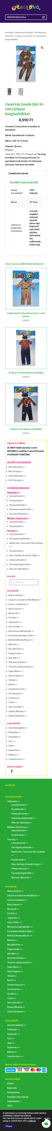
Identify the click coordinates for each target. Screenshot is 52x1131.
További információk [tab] (18, 173)
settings (32, 1121)
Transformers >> (17, 759)
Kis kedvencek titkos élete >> (22, 635)
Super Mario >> (16, 671)
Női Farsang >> (16, 471)
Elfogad (9, 1126)
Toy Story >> (14, 698)
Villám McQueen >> (18, 716)
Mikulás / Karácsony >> (18, 518)
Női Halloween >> (17, 467)
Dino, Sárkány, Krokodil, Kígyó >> (24, 555)
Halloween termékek (24, 32)
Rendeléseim (13, 1092)
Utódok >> (13, 680)
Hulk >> (12, 746)
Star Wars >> (15, 658)
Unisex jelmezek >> (18, 505)
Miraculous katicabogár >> (21, 631)
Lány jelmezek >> (17, 496)
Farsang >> (12, 530)
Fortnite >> (14, 617)
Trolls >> (13, 702)
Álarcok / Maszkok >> (19, 514)
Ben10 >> (13, 684)
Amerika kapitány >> (18, 728)
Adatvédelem (13, 1101)
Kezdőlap (9, 32)
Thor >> (12, 741)
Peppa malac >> (16, 653)
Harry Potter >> (16, 626)
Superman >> (15, 750)
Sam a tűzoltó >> (16, 707)
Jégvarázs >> (15, 622)
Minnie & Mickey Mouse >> (21, 640)
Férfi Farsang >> (16, 480)
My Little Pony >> (16, 649)
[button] (42, 47)
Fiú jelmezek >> (16, 500)
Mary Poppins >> (16, 676)
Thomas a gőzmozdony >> (21, 667)
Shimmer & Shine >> (18, 662)
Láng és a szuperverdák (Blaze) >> (25, 600)
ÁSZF (9, 1106)
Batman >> (13, 755)
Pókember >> (15, 732)
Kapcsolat (12, 1088)
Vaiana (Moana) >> (17, 711)
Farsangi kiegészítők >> (20, 564)
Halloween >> (13, 492)
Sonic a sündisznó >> (19, 604)
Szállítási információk (17, 1097)
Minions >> (14, 644)
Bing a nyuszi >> (16, 609)
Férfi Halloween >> (17, 476)
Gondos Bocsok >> (18, 689)
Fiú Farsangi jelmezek (25, 157)
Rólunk (10, 1083)
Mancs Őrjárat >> (17, 595)
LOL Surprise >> (16, 693)
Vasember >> (15, 737)
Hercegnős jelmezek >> (20, 538)
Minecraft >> (14, 613)
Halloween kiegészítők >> (21, 509)
